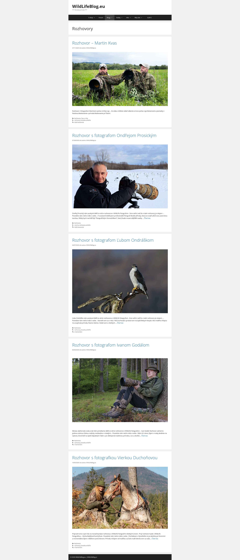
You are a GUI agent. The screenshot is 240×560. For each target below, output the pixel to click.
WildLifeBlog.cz (92, 557)
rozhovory (77, 120)
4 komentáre (78, 547)
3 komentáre (78, 445)
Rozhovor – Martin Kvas (94, 43)
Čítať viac (147, 218)
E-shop (90, 17)
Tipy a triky (84, 118)
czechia (76, 225)
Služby (118, 17)
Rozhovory (77, 118)
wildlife (88, 120)
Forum (101, 17)
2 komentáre (78, 332)
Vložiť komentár (79, 122)
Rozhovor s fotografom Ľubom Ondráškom (113, 240)
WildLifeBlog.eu (88, 6)
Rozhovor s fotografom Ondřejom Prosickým (114, 135)
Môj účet (137, 17)
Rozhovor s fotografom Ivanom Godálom (110, 345)
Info (127, 17)
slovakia (83, 120)
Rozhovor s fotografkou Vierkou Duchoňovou (115, 457)
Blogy (108, 17)
